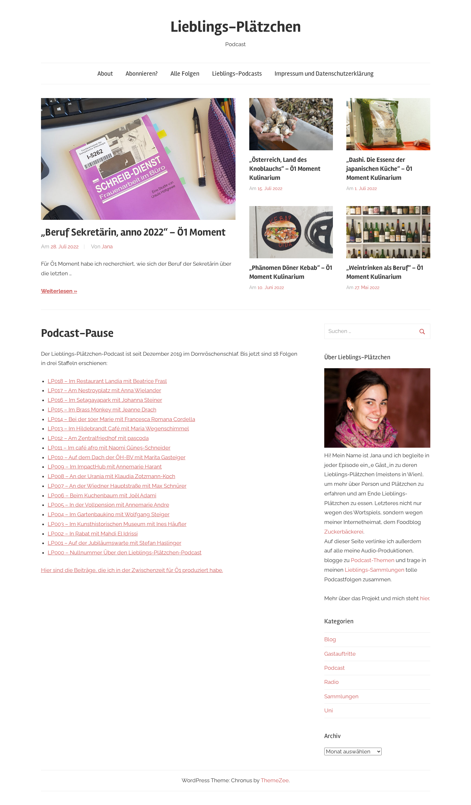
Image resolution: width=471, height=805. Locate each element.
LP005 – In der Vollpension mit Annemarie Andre (108, 505)
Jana (107, 247)
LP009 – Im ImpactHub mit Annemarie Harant (105, 466)
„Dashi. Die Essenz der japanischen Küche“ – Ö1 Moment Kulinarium (379, 169)
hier (424, 598)
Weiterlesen (56, 291)
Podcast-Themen (372, 560)
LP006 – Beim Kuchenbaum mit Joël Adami (102, 495)
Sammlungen (341, 696)
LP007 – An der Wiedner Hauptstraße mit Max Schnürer (117, 486)
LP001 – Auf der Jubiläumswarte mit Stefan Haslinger (114, 543)
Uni (328, 710)
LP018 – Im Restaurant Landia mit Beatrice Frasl (107, 381)
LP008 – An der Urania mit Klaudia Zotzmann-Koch (111, 476)
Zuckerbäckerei (343, 531)
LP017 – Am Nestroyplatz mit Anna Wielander (104, 390)
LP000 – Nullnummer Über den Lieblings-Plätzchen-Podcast (125, 552)
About (105, 74)
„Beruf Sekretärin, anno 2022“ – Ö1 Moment (133, 232)
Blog (330, 639)
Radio (331, 682)
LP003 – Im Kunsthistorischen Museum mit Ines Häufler (117, 524)
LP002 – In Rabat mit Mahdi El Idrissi (93, 533)
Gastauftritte (340, 654)
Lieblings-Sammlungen (374, 570)
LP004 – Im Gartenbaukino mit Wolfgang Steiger (108, 514)
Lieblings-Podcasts (237, 74)
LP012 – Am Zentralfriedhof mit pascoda (98, 438)
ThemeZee (275, 780)
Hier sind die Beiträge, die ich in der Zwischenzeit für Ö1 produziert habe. (132, 570)
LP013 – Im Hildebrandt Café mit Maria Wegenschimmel (118, 428)
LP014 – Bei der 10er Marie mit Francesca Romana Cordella (121, 419)
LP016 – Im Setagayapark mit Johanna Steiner (105, 400)
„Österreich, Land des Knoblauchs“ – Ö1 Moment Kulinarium (284, 169)
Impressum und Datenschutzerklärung (324, 74)
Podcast (334, 668)
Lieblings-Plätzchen (235, 26)
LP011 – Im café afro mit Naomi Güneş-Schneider (109, 447)
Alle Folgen (184, 74)
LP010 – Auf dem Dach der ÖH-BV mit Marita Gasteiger (117, 457)
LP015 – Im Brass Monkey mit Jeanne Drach (102, 409)
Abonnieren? (142, 74)
